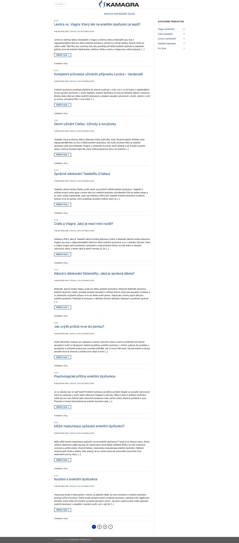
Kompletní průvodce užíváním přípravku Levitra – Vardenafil (98, 74)
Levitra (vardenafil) (167, 39)
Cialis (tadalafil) (165, 34)
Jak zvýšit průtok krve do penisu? (79, 326)
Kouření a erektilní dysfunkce (75, 479)
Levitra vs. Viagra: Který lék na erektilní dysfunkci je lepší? (97, 24)
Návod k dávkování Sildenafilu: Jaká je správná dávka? (94, 273)
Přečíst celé (62, 55)
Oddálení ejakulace (167, 43)
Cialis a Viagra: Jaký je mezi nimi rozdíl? (83, 224)
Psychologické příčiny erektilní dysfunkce (84, 376)
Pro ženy (162, 48)
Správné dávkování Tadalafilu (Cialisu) (82, 174)
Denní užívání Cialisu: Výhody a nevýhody (85, 124)
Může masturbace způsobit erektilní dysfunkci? (89, 426)
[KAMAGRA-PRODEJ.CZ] (119, 4)
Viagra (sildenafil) (166, 29)
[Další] (110, 527)
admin (91, 31)
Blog (56, 20)
